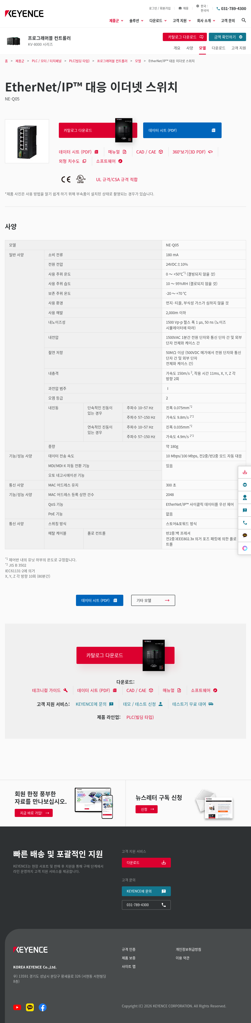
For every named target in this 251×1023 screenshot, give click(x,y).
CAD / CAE (146, 152)
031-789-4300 (233, 8)
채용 (185, 8)
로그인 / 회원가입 (160, 8)
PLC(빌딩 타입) (140, 717)
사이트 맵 (129, 966)
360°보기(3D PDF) (189, 152)
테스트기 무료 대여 (189, 704)
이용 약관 (182, 957)
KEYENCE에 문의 (91, 704)
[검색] (244, 20)
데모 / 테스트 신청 (139, 704)
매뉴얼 (114, 152)
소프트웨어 (106, 161)
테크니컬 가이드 (46, 690)
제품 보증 (129, 957)
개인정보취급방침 (188, 949)
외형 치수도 (69, 161)
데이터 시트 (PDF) (75, 152)
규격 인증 (129, 949)
